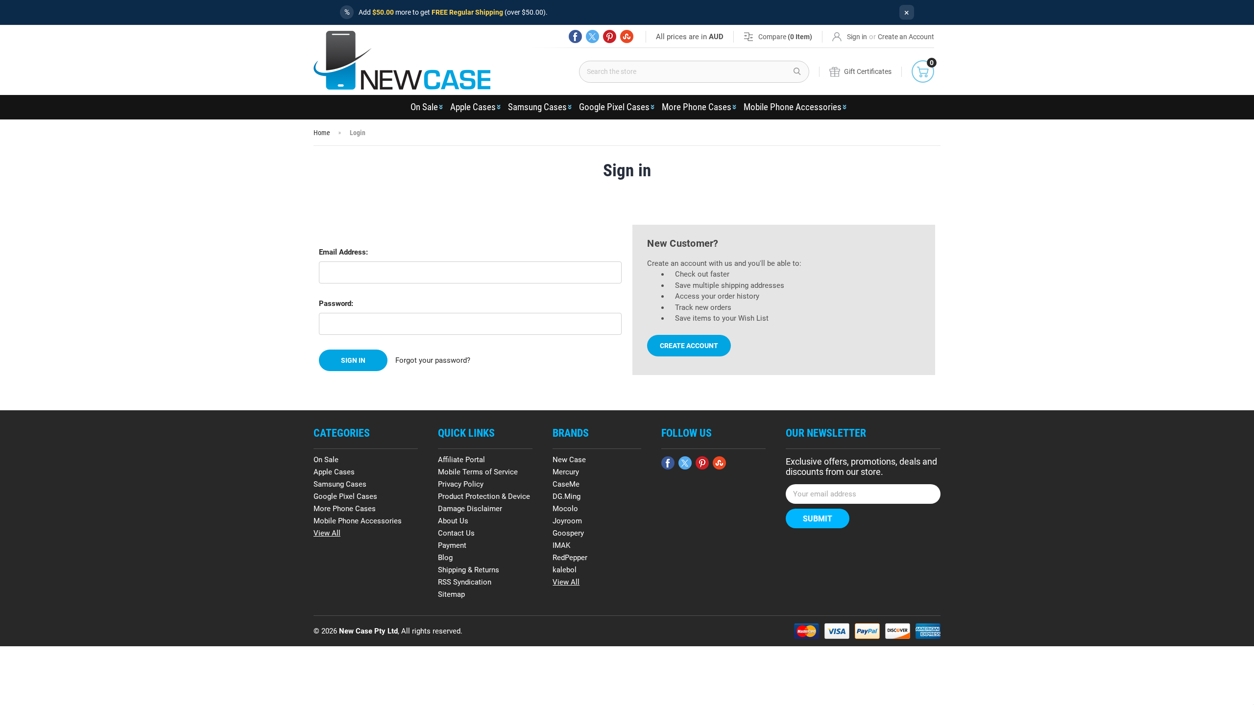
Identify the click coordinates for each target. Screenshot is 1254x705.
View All (327, 533)
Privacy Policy (460, 484)
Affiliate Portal (461, 459)
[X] (592, 36)
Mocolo (565, 508)
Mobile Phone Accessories (793, 107)
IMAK (561, 545)
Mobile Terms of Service (478, 472)
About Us (453, 521)
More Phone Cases (696, 107)
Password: (336, 303)
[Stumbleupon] (626, 36)
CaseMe (566, 484)
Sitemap (451, 594)
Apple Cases (473, 107)
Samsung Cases (537, 107)
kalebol (565, 569)
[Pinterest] (609, 36)
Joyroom (567, 521)
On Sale (424, 107)
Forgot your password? (432, 360)
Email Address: (343, 252)
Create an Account (906, 37)
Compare (785, 37)
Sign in (857, 37)
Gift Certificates (868, 71)
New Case (569, 459)
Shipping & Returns (468, 569)
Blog (445, 557)
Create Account (689, 346)
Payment (452, 545)
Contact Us (456, 533)
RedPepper (570, 557)
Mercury (566, 472)
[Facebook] (575, 36)
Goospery (568, 533)
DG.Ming (566, 496)
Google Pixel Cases (614, 107)
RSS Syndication (464, 582)
